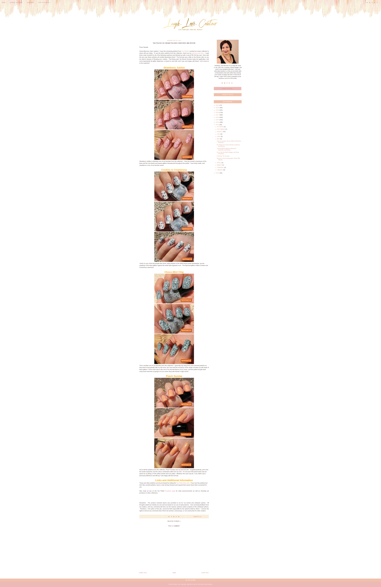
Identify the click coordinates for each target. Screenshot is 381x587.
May (218, 139)
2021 (218, 105)
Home (3, 2)
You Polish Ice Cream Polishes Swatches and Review (228, 145)
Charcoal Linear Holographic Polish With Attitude (228, 158)
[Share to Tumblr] (176, 516)
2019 (217, 110)
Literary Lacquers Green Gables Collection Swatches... (229, 141)
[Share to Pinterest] (173, 516)
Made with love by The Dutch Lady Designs (199, 584)
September (221, 129)
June (219, 136)
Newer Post (143, 572)
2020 (218, 107)
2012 (218, 173)
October (220, 126)
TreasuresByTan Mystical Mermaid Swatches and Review (226, 149)
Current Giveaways (16, 2)
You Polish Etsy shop (183, 483)
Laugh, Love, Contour (179, 584)
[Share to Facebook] (171, 516)
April (219, 162)
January (220, 170)
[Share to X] (169, 516)
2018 (217, 112)
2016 (217, 117)
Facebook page (170, 491)
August (220, 131)
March (219, 165)
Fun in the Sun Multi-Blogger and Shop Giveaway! (228, 152)
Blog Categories (43, 2)
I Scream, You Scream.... (224, 156)
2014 (218, 122)
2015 (217, 120)
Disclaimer (30, 2)
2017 (217, 115)
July (218, 134)
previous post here (198, 53)
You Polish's (185, 51)
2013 (217, 124)
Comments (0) (197, 516)
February (220, 167)
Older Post (205, 572)
